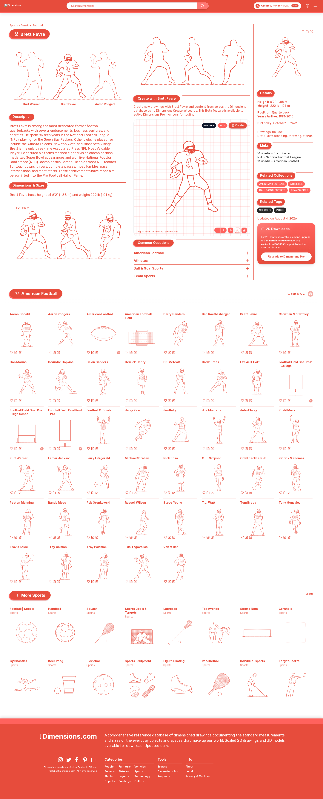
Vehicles (140, 766)
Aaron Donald (20, 314)
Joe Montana (211, 410)
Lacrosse (170, 609)
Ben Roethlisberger (216, 314)
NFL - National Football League (279, 157)
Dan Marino (18, 362)
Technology (142, 776)
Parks (280, 210)
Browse (162, 766)
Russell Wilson (135, 502)
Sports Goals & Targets (136, 610)
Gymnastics (18, 661)
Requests (164, 776)
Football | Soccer (22, 609)
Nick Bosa (170, 458)
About (189, 766)
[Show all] (230, 230)
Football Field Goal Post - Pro (65, 412)
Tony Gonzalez (290, 502)
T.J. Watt (209, 502)
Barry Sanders (174, 314)
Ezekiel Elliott (250, 362)
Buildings (125, 781)
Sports (14, 25)
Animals (109, 771)
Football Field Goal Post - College (296, 364)
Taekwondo (210, 609)
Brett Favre (248, 314)
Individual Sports (252, 661)
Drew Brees (210, 362)
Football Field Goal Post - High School (27, 412)
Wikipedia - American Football (278, 161)
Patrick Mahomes (291, 458)
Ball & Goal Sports (272, 190)
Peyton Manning (22, 502)
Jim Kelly (169, 410)
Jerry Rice (132, 410)
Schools (265, 210)
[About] (307, 5)
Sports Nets (249, 609)
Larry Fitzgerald (98, 458)
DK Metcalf (171, 362)
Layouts (124, 776)
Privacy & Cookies (198, 776)
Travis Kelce (19, 547)
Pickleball (93, 661)
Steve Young (172, 502)
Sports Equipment (138, 661)
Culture (139, 781)
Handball (54, 609)
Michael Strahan (137, 458)
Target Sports (289, 661)
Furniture (125, 766)
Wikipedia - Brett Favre (273, 153)
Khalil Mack (287, 410)
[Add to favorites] (303, 31)
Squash (92, 609)
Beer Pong (55, 661)
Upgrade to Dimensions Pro (286, 256)
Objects (109, 781)
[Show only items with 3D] (310, 294)
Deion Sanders (97, 362)
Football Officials (99, 410)
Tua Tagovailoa (136, 547)
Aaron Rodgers (59, 314)
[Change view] (244, 230)
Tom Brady (248, 502)
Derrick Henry (135, 362)
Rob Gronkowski (98, 502)
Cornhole (285, 609)
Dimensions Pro (168, 771)
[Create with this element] (311, 31)
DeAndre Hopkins (60, 362)
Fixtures (124, 771)
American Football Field (138, 316)
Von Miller (170, 547)
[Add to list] (307, 31)
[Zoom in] (224, 230)
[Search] (203, 5)
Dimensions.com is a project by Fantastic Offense (70, 767)
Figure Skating (173, 661)
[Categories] (315, 5)
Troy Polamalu (97, 547)
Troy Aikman (57, 547)
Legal (189, 771)
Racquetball (210, 661)
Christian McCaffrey (294, 314)
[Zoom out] (217, 230)
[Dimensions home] (12, 6)
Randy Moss (57, 502)
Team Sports (299, 190)
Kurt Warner (19, 458)
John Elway (248, 410)
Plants (108, 776)
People (109, 766)
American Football (32, 25)
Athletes (296, 184)
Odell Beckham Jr (253, 458)
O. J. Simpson (212, 458)
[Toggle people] (237, 230)
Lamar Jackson (59, 458)
